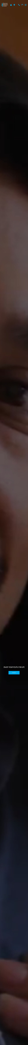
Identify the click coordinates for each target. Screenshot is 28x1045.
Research (14, 672)
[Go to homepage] (4, 4)
